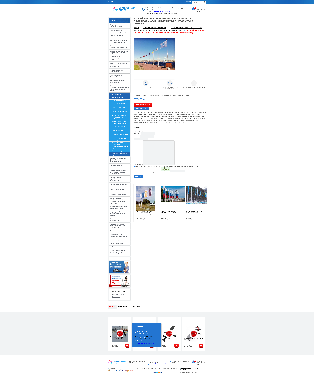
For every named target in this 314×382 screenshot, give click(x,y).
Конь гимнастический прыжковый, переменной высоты (119, 111)
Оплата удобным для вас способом (193, 87)
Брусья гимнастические (119, 100)
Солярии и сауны (115, 240)
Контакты (132, 2)
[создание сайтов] (185, 368)
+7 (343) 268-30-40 (178, 8)
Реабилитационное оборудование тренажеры (118, 31)
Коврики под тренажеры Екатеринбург (118, 81)
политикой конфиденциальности (189, 166)
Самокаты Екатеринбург (118, 194)
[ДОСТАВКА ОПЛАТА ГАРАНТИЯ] (146, 86)
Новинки (112, 307)
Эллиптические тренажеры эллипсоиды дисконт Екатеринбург (118, 65)
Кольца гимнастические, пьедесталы (119, 127)
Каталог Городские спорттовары (154, 27)
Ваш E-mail (137, 136)
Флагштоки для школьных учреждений (119, 154)
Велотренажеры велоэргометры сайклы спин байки (119, 58)
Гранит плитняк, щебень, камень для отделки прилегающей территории (118, 252)
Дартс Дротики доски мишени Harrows (117, 190)
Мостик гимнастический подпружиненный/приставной (119, 117)
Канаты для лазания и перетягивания (118, 143)
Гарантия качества (146, 87)
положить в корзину (143, 105)
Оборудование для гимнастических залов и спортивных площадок (118, 96)
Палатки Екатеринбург (117, 243)
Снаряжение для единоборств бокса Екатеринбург (116, 179)
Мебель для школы (116, 247)
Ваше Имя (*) (137, 133)
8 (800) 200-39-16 (154, 8)
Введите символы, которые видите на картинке (147, 171)
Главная (136, 27)
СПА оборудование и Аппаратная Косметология (118, 235)
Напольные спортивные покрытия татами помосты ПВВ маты (119, 138)
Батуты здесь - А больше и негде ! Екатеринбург (118, 25)
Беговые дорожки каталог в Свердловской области (119, 52)
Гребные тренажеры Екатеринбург (116, 71)
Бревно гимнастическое (119, 123)
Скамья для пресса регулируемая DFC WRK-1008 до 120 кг (193, 338)
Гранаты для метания (118, 130)
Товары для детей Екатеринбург (115, 219)
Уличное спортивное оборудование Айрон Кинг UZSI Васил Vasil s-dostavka (118, 40)
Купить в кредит (141, 108)
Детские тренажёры (116, 35)
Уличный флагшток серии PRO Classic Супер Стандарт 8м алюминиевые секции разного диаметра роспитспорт (169, 214)
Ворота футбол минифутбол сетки (120, 147)
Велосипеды (114, 231)
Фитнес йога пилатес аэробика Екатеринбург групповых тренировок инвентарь (117, 201)
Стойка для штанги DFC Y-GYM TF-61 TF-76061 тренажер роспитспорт (143, 338)
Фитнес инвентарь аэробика (120, 151)
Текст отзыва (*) (138, 164)
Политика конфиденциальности (189, 372)
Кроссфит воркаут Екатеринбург (116, 166)
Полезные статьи (116, 296)
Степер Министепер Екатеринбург (116, 76)
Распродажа (136, 307)
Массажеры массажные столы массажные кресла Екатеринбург (118, 225)
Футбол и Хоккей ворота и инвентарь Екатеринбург (118, 207)
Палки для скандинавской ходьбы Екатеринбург (118, 185)
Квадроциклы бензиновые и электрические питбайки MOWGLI (119, 213)
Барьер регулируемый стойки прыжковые (118, 104)
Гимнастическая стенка (118, 107)
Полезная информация (188, 2)
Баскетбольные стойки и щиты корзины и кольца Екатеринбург (118, 172)
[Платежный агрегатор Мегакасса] (111, 368)
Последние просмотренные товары (165, 2)
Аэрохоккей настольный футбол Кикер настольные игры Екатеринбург (118, 160)
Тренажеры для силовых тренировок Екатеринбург (118, 46)
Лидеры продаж (123, 307)
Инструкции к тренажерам (118, 294)
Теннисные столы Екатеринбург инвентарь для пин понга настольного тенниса (119, 88)
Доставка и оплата (110, 2)
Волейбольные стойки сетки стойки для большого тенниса (120, 133)
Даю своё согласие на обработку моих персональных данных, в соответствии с (167, 166)
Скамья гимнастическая (119, 121)
